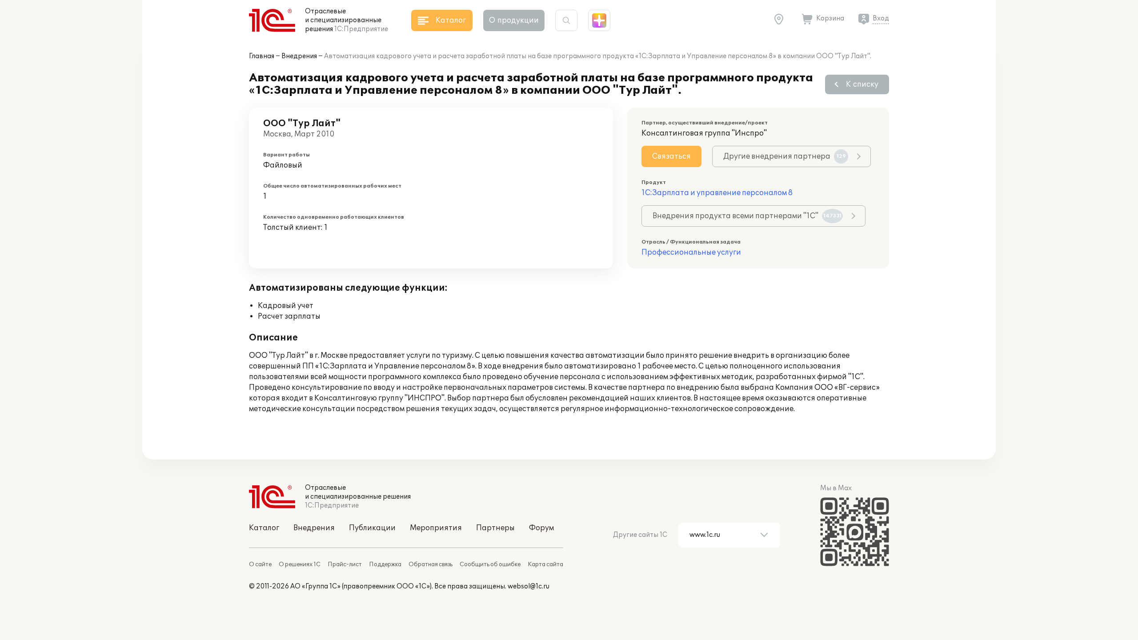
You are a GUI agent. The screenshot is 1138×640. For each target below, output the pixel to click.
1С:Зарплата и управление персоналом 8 (717, 192)
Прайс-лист (345, 564)
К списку (862, 84)
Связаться (671, 156)
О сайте (260, 564)
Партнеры (495, 528)
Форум (541, 528)
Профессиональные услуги (691, 252)
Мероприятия (436, 528)
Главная (261, 56)
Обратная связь (431, 564)
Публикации (372, 528)
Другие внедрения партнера (784, 156)
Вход (881, 18)
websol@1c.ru (528, 586)
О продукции (514, 20)
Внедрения (299, 56)
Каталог (264, 528)
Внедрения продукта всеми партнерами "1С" (747, 216)
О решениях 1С (300, 564)
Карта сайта (545, 564)
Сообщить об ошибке (490, 564)
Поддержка (385, 564)
